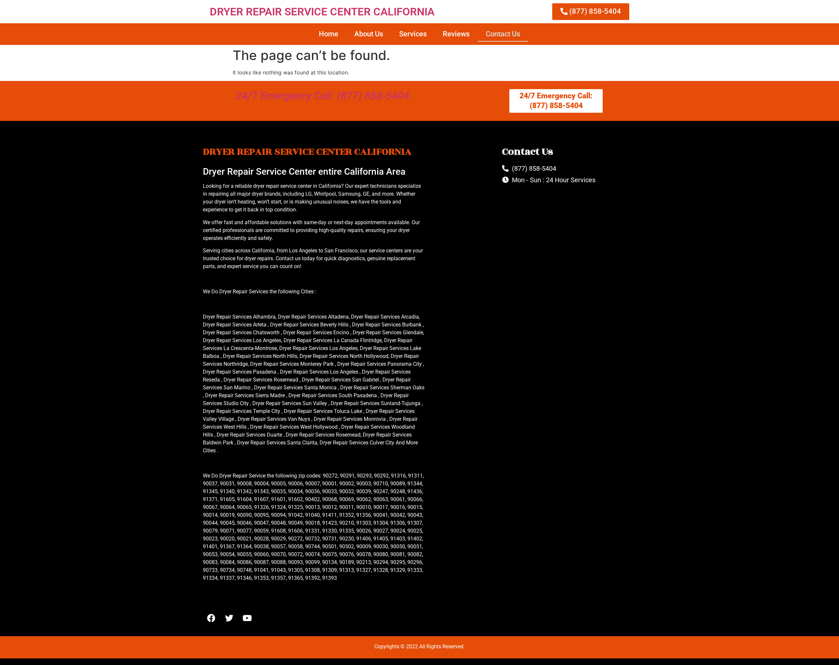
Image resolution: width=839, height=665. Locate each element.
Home (328, 34)
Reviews (456, 34)
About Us (368, 34)
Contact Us (503, 34)
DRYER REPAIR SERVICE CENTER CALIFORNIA (322, 11)
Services (413, 34)
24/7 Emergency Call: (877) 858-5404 (322, 95)
